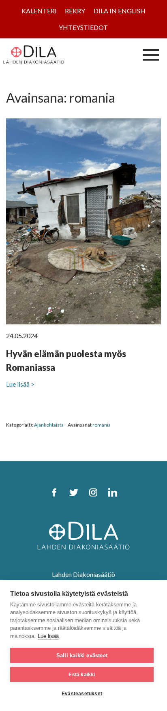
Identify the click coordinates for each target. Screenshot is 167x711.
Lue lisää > (20, 384)
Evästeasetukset (82, 693)
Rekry (75, 11)
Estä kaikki (82, 674)
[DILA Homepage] (83, 535)
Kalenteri (39, 11)
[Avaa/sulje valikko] (151, 54)
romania (101, 425)
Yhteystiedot (83, 27)
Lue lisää (48, 636)
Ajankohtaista (49, 425)
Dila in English (120, 11)
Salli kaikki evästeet (81, 655)
